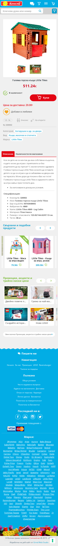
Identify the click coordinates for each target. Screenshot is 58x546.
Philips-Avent (35, 494)
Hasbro (27, 466)
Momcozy (18, 488)
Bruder (32, 450)
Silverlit (18, 503)
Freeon (20, 463)
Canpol (51, 450)
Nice (25, 491)
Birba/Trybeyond (34, 447)
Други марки (44, 515)
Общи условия (29, 380)
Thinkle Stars (33, 509)
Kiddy (22, 475)
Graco (18, 466)
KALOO (6, 475)
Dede (51, 454)
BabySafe (31, 444)
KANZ (14, 475)
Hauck (36, 466)
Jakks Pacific (8, 472)
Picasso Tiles (48, 494)
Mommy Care (31, 488)
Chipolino (25, 454)
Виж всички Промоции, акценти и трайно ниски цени (28, 334)
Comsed (35, 454)
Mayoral (48, 481)
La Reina (51, 475)
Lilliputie (37, 478)
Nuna (6, 494)
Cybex (44, 454)
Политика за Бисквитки (29, 404)
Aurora (34, 441)
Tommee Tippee (11, 512)
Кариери (37, 392)
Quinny (48, 497)
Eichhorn (27, 460)
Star (32, 506)
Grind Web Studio (40, 542)
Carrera (7, 454)
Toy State (33, 512)
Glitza (36, 463)
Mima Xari (38, 484)
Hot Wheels (13, 469)
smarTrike (41, 503)
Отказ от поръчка (24, 392)
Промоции (27, 365)
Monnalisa (8, 491)
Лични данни (23, 396)
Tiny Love (45, 509)
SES (5, 503)
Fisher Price (9, 463)
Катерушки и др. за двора (28, 131)
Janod (25, 472)
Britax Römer (21, 450)
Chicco (16, 454)
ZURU (24, 515)
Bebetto (11, 447)
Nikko (31, 491)
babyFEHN (9, 444)
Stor (38, 506)
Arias (27, 441)
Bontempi (7, 450)
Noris (39, 491)
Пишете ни (29, 353)
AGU (21, 441)
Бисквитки (36, 396)
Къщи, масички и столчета (22, 135)
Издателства (29, 519)
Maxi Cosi (37, 481)
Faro (50, 460)
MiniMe (48, 484)
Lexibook (26, 478)
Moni (51, 488)
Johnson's (45, 472)
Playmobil (38, 497)
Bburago (50, 444)
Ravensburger (45, 365)
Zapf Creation (14, 515)
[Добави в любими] (6, 111)
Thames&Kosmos (17, 509)
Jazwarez (34, 472)
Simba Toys (29, 503)
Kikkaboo (31, 475)
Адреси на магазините (24, 388)
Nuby (46, 491)
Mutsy (18, 491)
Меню (46, 4)
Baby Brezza (45, 441)
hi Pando (45, 466)
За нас (18, 365)
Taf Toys (45, 506)
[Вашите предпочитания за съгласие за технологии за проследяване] (53, 541)
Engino (37, 460)
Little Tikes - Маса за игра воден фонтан (16, 260)
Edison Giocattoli (13, 460)
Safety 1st (30, 500)
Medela (9, 484)
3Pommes (11, 441)
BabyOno (20, 444)
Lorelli (9, 481)
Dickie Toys (9, 457)
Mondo (43, 488)
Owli (13, 494)
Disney (19, 457)
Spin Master (14, 506)
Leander (9, 478)
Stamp (25, 506)
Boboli (47, 447)
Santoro (41, 500)
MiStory (8, 488)
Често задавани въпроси (29, 384)
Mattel (28, 481)
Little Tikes (17, 139)
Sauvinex (51, 500)
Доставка (40, 388)
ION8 (39, 469)
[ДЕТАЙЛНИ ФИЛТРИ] (39, 4)
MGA (29, 484)
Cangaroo (41, 450)
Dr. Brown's (37, 457)
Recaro (21, 500)
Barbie (41, 444)
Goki (43, 463)
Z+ (53, 512)
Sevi (11, 503)
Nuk (53, 491)
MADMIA (18, 481)
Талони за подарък (29, 369)
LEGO (35, 365)
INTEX (31, 469)
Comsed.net (35, 538)
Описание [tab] (8, 154)
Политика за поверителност (29, 400)
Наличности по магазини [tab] (29, 154)
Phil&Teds (21, 494)
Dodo (26, 457)
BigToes (20, 447)
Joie (53, 472)
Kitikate (41, 475)
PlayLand (27, 497)
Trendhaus (44, 512)
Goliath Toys (8, 466)
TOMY (24, 512)
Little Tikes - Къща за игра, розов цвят (42, 260)
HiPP (53, 466)
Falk (44, 460)
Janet (18, 472)
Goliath (50, 463)
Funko (28, 463)
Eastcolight (49, 457)
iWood (47, 469)
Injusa (24, 469)
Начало (10, 365)
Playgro (17, 497)
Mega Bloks (20, 484)
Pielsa (9, 497)
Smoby (51, 503)
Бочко (33, 515)
